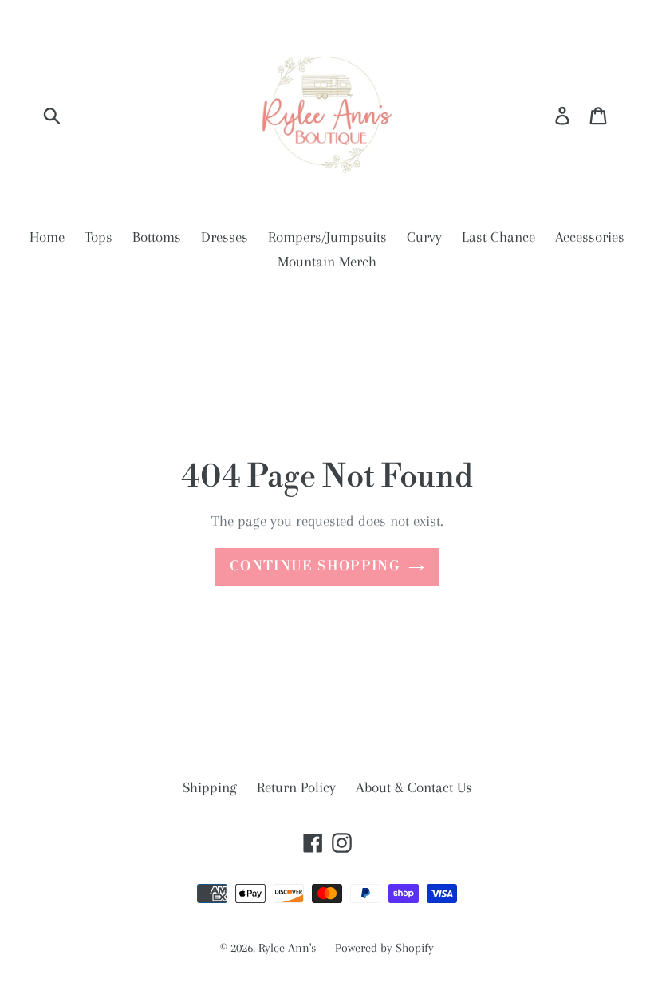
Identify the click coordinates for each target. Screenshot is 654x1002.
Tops (98, 237)
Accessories (589, 237)
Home (47, 237)
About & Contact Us (414, 787)
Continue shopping (315, 566)
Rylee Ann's (288, 948)
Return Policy (296, 787)
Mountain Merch (327, 262)
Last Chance (498, 237)
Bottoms (156, 237)
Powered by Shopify (384, 948)
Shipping (210, 787)
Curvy (424, 237)
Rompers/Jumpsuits (327, 237)
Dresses (224, 237)
